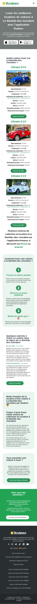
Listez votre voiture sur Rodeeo (18, 480)
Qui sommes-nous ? (18, 553)
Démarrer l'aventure (15, 383)
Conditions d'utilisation (23, 599)
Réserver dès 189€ (18, 116)
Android (18, 247)
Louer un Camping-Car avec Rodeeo (18, 588)
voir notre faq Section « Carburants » (19, 97)
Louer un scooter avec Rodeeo (18, 581)
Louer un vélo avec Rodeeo (18, 584)
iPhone (24, 243)
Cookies (18, 601)
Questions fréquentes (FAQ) (18, 561)
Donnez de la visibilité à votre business (18, 557)
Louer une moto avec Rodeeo (18, 577)
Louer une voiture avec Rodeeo (18, 573)
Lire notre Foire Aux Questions (17, 517)
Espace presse (18, 564)
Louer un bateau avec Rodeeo (18, 569)
